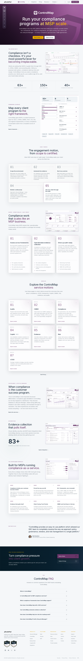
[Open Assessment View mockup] (62, 221)
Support (73, 631)
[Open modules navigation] (4, 26)
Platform (42, 631)
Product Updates (53, 643)
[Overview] (4, 11)
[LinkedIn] (5, 650)
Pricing (40, 1)
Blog (51, 636)
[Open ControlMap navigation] (4, 7)
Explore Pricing (49, 37)
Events (51, 640)
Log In (69, 1)
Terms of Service (72, 657)
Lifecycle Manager (33, 634)
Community (73, 643)
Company (54, 1)
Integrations (34, 1)
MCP (41, 638)
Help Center (73, 636)
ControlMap (32, 636)
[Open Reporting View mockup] (62, 397)
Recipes (41, 636)
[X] (11, 650)
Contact (62, 640)
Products (32, 631)
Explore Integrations (44, 449)
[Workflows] (4, 14)
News (62, 638)
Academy (73, 638)
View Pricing (43, 374)
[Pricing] (4, 19)
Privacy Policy (64, 657)
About (62, 634)
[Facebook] (15, 650)
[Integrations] (4, 17)
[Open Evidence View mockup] (62, 433)
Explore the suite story (13, 412)
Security (58, 657)
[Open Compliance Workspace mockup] (62, 63)
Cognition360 (32, 643)
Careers (62, 636)
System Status (74, 640)
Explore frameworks (13, 129)
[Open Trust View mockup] (62, 469)
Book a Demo (75, 1)
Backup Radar (33, 640)
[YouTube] (8, 650)
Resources (46, 1)
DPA (78, 657)
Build (41, 634)
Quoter (31, 638)
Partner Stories (53, 638)
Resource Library (53, 634)
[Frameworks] (4, 23)
